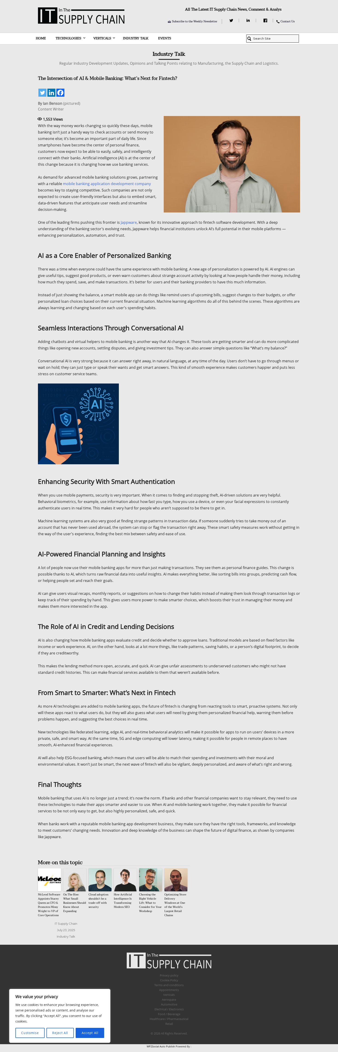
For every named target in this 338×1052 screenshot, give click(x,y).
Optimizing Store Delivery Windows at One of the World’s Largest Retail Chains (175, 904)
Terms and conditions (169, 985)
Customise (30, 1033)
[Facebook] (266, 20)
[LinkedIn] (248, 20)
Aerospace (169, 999)
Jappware (129, 222)
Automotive (169, 1004)
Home (41, 38)
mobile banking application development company (107, 183)
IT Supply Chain (66, 923)
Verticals (102, 38)
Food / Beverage (169, 1014)
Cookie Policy (169, 980)
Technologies (68, 38)
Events (164, 38)
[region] (59, 1016)
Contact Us (288, 21)
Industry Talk (136, 38)
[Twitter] (231, 20)
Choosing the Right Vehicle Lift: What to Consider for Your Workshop (150, 902)
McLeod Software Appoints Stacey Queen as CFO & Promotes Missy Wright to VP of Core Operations (49, 904)
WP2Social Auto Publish (161, 1046)
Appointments (169, 990)
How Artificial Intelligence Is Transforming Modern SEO (123, 900)
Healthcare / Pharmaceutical (169, 1019)
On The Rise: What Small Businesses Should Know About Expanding (74, 902)
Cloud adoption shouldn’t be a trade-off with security (98, 900)
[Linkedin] (51, 93)
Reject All (60, 1033)
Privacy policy (169, 975)
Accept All (90, 1033)
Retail (169, 1024)
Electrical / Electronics (169, 1009)
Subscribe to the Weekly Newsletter (194, 21)
